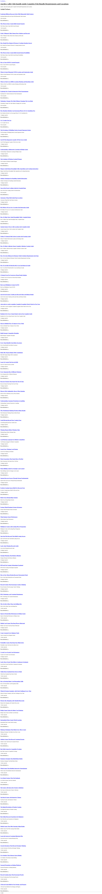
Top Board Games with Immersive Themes (10, 797)
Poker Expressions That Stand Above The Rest (11, 459)
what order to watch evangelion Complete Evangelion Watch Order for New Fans (20, 304)
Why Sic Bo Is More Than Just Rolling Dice (11, 604)
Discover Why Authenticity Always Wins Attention (12, 391)
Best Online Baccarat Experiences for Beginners (11, 816)
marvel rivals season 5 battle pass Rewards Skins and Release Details (17, 294)
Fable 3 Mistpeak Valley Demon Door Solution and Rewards (15, 33)
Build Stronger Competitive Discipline (9, 333)
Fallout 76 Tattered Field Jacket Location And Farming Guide (15, 236)
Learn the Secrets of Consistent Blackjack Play (11, 836)
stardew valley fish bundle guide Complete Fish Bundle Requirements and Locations (34, 4)
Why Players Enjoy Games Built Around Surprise (12, 23)
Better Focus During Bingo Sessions (9, 497)
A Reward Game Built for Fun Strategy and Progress (13, 884)
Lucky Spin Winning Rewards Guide (9, 546)
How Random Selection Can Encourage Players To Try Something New (17, 110)
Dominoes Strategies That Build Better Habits (11, 758)
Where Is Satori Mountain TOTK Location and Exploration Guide (16, 72)
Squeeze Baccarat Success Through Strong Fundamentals (14, 478)
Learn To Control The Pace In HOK (9, 362)
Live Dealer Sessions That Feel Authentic (10, 778)
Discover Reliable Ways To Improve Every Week (12, 323)
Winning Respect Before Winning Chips (10, 430)
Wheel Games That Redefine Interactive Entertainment (13, 768)
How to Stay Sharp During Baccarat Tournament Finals (14, 575)
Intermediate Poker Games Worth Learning (11, 720)
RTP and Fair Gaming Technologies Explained (11, 565)
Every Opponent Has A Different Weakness (10, 372)
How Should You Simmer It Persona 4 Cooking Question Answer (16, 43)
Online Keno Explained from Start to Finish (11, 671)
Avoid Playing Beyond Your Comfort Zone (10, 420)
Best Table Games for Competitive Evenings (11, 749)
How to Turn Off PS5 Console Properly (10, 62)
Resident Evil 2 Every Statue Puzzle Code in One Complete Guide (16, 314)
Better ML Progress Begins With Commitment (11, 352)
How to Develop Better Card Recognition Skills (11, 681)
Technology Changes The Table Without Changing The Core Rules (16, 101)
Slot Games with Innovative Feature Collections (11, 787)
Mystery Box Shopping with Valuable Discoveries (12, 700)
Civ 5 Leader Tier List (5, 120)
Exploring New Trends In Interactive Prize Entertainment (14, 91)
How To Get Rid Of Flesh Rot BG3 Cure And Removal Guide (15, 265)
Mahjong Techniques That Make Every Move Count (13, 729)
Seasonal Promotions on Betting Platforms (10, 865)
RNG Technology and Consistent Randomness (11, 594)
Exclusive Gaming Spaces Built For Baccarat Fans (12, 488)
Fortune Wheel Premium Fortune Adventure (11, 507)
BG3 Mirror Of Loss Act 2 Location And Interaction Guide (14, 207)
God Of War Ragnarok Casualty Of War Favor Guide (13, 139)
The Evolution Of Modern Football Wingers (11, 159)
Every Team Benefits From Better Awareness (11, 343)
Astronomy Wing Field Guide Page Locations (11, 197)
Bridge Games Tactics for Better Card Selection (11, 710)
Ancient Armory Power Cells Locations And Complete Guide (15, 226)
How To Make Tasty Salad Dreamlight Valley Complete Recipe (15, 217)
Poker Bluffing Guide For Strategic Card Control (12, 468)
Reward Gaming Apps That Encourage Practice (12, 874)
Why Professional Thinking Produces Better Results (12, 410)
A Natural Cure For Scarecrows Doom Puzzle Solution (13, 275)
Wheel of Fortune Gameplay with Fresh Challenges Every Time (15, 691)
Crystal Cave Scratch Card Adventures (9, 652)
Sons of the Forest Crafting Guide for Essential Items (13, 188)
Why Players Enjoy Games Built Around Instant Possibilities (15, 52)
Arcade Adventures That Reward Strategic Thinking (13, 845)
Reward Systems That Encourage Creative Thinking (13, 584)
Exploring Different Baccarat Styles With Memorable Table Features (17, 14)
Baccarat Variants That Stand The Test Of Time (12, 381)
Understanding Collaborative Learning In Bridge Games (14, 149)
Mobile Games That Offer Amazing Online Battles (12, 826)
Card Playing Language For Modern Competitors (12, 439)
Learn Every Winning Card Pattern (9, 449)
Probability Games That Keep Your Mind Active (12, 642)
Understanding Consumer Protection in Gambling (12, 401)
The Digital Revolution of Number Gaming (10, 807)
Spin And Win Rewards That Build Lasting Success (12, 536)
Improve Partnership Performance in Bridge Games (13, 613)
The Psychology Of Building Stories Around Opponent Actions (15, 130)
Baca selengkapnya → (4, 20)
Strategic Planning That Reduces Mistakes (10, 555)
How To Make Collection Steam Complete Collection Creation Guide (17, 246)
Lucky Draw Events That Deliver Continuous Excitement (14, 662)
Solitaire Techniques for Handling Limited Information (13, 178)
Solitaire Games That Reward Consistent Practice (12, 739)
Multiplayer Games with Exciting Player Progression (13, 526)
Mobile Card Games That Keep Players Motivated (12, 623)
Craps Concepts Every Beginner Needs (9, 633)
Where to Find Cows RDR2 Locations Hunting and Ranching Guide (17, 81)
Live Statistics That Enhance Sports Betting (10, 855)
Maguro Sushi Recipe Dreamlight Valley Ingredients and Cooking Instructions (19, 168)
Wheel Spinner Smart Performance (8, 517)
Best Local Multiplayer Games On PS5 (9, 285)
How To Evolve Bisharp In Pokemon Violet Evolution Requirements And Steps (19, 255)
